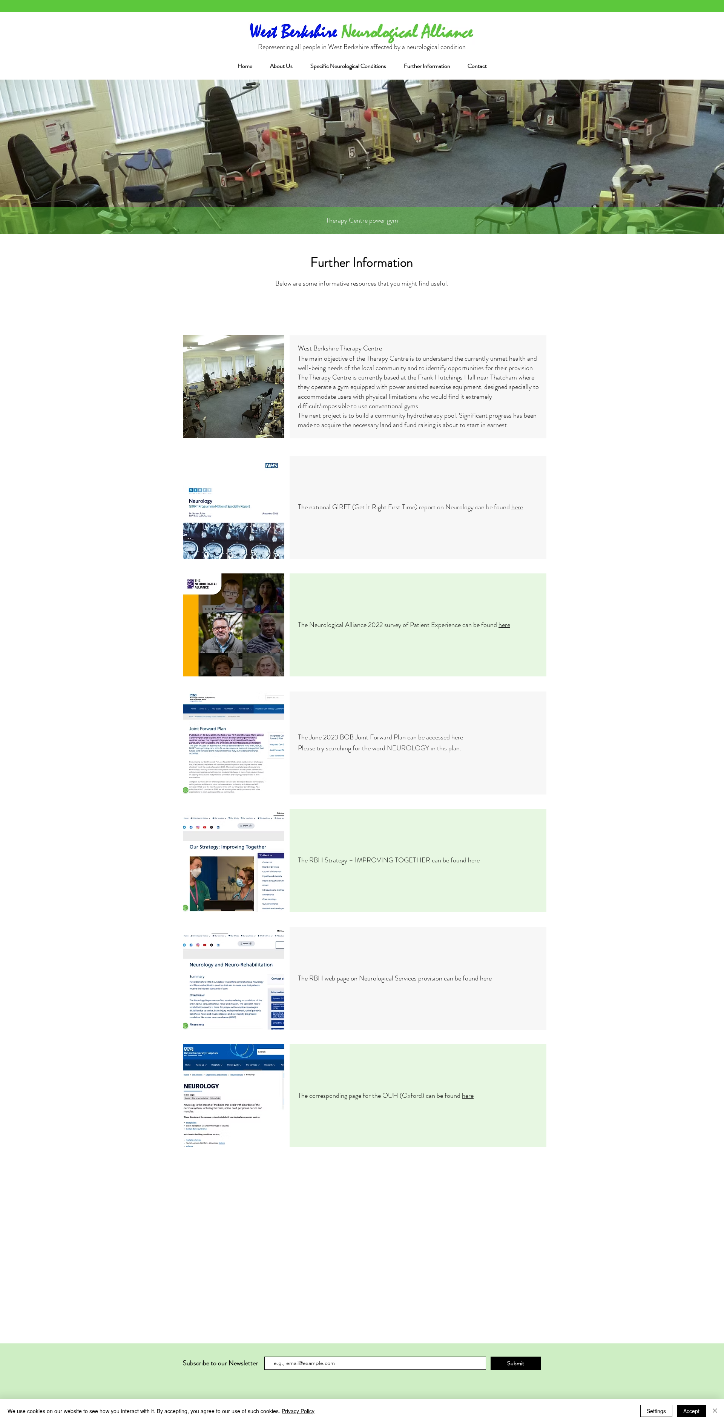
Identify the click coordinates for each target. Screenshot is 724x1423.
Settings (656, 1411)
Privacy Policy (298, 1411)
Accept (691, 1411)
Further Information (361, 262)
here (517, 507)
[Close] (714, 1411)
